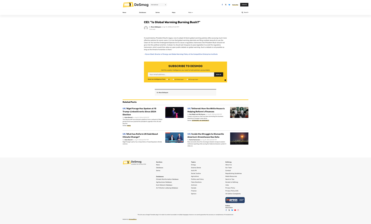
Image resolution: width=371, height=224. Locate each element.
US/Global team (179, 79)
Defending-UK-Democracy (200, 120)
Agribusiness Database (164, 182)
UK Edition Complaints (233, 194)
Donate (244, 4)
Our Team (228, 168)
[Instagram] (238, 210)
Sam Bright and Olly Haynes (197, 114)
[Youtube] (235, 210)
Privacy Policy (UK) (231, 191)
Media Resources (231, 176)
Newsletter (229, 207)
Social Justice (196, 173)
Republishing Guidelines (233, 173)
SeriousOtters (133, 219)
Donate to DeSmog (231, 182)
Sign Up (218, 74)
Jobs (227, 185)
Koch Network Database (164, 185)
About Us (228, 165)
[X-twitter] (225, 4)
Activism (194, 185)
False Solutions (196, 182)
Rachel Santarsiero (194, 139)
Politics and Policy (197, 179)
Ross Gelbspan (156, 27)
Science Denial (196, 168)
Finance (193, 191)
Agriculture (195, 176)
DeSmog (141, 5)
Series (158, 170)
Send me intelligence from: (157, 79)
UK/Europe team (193, 79)
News (158, 165)
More (189, 12)
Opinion (193, 194)
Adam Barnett (128, 117)
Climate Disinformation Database (167, 179)
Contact (228, 170)
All (169, 79)
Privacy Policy (230, 188)
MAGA (129, 125)
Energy (193, 165)
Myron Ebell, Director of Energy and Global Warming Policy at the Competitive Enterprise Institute (181, 54)
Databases (159, 168)
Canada (193, 188)
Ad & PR (194, 170)
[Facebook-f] (222, 4)
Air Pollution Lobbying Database (167, 188)
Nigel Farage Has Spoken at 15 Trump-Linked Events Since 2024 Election (139, 111)
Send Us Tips (229, 179)
